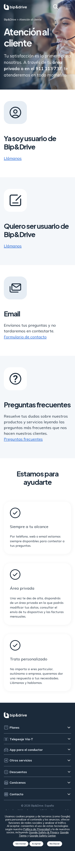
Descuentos (18, 772)
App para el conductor (26, 750)
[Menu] (68, 7)
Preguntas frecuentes (23, 439)
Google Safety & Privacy (44, 832)
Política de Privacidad (36, 829)
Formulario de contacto (25, 336)
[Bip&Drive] (15, 7)
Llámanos (13, 158)
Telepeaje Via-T (21, 739)
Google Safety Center (42, 835)
